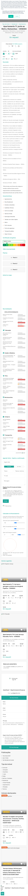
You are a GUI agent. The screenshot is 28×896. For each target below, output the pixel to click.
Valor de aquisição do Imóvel (10, 526)
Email (4, 708)
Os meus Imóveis (14, 697)
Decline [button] (17, 16)
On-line (19, 466)
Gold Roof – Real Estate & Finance (14, 690)
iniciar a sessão (11, 666)
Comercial (4, 767)
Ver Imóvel (14, 578)
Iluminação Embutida (10, 216)
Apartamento (22, 24)
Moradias (5, 787)
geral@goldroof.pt (15, 693)
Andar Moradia (6, 782)
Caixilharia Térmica (9, 207)
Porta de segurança (9, 228)
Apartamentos (8, 199)
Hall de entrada (8, 213)
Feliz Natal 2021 (6, 756)
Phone (4, 714)
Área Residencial (9, 202)
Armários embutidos (10, 205)
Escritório (5, 772)
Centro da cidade (9, 210)
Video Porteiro (8, 234)
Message (5, 720)
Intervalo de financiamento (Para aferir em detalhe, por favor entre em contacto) (13, 517)
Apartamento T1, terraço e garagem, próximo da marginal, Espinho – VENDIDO (13, 586)
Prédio (4, 776)
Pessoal (9, 466)
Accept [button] (11, 16)
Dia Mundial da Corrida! (8, 760)
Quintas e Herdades (7, 778)
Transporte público (9, 231)
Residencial (14, 24)
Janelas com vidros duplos (11, 219)
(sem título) (5, 758)
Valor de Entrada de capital (9, 532)
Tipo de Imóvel (6, 24)
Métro (6, 222)
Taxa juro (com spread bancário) (11, 520)
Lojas (4, 774)
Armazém (5, 769)
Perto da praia (8, 225)
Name (4, 701)
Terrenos (4, 789)
